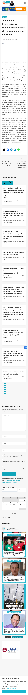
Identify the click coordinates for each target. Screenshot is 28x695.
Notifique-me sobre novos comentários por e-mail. (14, 462)
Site (4, 450)
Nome (5, 436)
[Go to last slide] (4, 183)
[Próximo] (10, 183)
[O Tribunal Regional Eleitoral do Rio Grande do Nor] (14, 570)
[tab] (5, 383)
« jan (11, 513)
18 (7, 507)
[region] (14, 685)
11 (7, 504)
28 (17, 509)
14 (17, 504)
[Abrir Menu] (24, 2)
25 (7, 509)
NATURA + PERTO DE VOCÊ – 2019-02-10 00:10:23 (7, 162)
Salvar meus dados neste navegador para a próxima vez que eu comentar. (14, 455)
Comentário (6, 415)
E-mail (5, 443)
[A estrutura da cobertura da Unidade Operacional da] (14, 596)
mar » (16, 513)
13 (14, 504)
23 (24, 507)
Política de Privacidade (11, 688)
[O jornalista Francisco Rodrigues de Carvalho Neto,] (14, 622)
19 (10, 507)
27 (14, 509)
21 (17, 507)
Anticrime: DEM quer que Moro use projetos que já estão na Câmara (21, 163)
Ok (14, 691)
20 (14, 507)
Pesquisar (22, 490)
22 (21, 507)
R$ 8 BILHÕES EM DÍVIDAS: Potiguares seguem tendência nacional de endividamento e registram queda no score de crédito (13, 192)
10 (3, 504)
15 (21, 504)
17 (3, 507)
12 (10, 504)
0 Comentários (9, 201)
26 (10, 509)
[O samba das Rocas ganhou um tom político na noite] (14, 544)
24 (3, 509)
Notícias (5, 17)
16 (24, 504)
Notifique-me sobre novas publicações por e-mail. (14, 468)
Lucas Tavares (7, 38)
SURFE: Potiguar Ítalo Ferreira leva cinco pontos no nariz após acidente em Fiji (13, 271)
